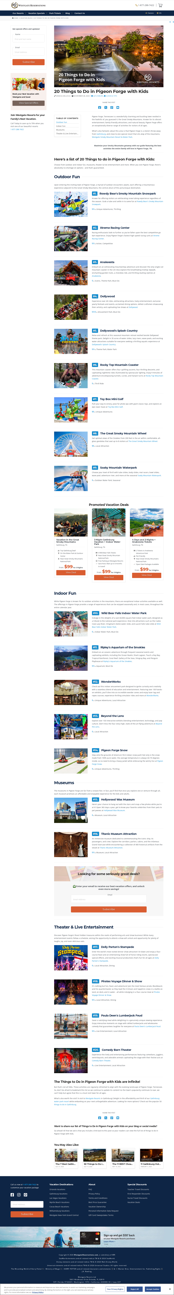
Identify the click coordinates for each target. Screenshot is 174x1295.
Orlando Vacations (57, 1189)
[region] (87, 1289)
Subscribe (109, 909)
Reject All (135, 1289)
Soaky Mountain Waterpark (149, 475)
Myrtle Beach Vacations (59, 1202)
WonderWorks (152, 695)
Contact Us (80, 13)
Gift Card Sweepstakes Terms (101, 1215)
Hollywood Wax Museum (114, 810)
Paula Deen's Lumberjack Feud (147, 1026)
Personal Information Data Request (103, 1211)
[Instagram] (19, 1194)
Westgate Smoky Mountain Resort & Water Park (112, 137)
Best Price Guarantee (97, 1202)
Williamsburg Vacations (60, 1211)
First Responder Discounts (139, 1193)
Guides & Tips (111, 96)
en (159, 13)
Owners (150, 13)
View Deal (71, 572)
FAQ (90, 1189)
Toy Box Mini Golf (115, 407)
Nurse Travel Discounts (137, 1198)
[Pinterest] (25, 1194)
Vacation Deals (134, 1202)
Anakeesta (96, 276)
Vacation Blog (26, 18)
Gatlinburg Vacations (58, 1193)
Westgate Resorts (93, 1098)
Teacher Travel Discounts (138, 1189)
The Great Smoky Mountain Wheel (142, 441)
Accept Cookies (152, 1289)
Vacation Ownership (97, 1206)
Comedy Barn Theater (101, 1060)
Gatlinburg (98, 96)
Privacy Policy (94, 1193)
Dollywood (133, 307)
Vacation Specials (36, 13)
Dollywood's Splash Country (104, 344)
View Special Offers (28, 103)
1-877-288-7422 (146, 5)
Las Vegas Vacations (58, 1198)
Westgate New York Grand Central (64, 1215)
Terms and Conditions (98, 1198)
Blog (67, 13)
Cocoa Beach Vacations (59, 1206)
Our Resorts (18, 13)
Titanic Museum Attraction (111, 847)
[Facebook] (12, 1194)
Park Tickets (55, 13)
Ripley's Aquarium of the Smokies (117, 661)
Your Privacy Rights (115, 1289)
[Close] (170, 1289)
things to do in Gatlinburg (65, 1104)
